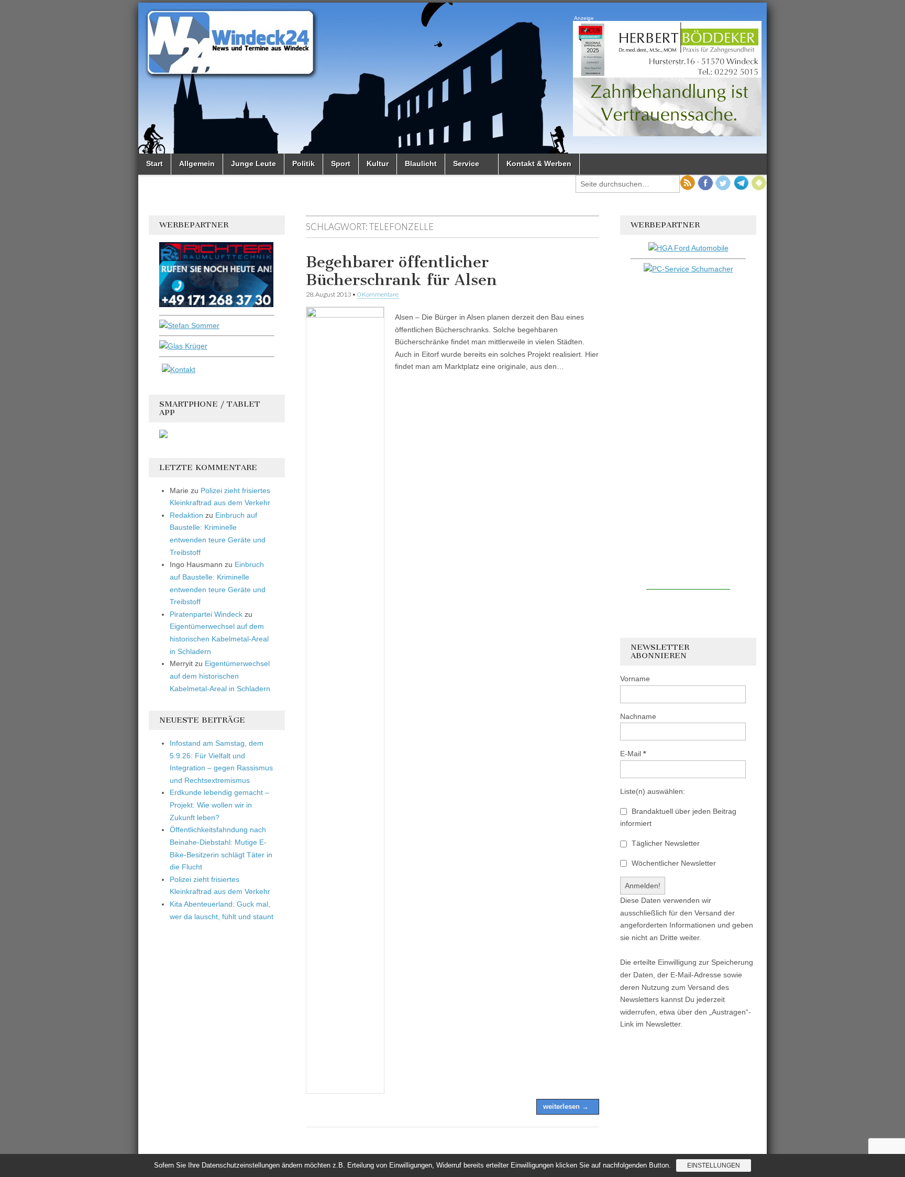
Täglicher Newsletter (665, 843)
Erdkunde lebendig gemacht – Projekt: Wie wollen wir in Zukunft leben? (219, 804)
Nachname (638, 716)
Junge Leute (253, 163)
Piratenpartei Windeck (206, 614)
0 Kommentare (378, 294)
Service (466, 163)
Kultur (378, 163)
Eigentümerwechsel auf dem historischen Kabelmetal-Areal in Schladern (219, 638)
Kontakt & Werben (538, 163)
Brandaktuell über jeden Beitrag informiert (678, 817)
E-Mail (633, 753)
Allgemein (197, 163)
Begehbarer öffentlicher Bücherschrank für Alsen (401, 271)
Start (154, 163)
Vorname (635, 678)
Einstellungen (713, 1165)
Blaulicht (421, 163)
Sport (340, 163)
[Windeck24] (452, 78)
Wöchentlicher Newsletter (673, 863)
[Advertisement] (688, 432)
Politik (303, 163)
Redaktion (186, 515)
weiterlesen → (566, 1106)
